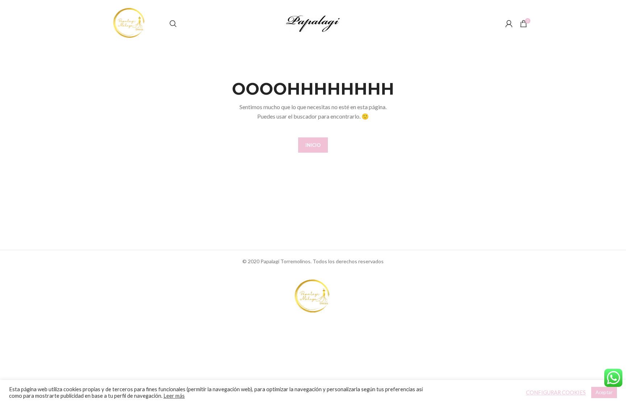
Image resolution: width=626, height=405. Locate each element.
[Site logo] (129, 23)
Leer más (174, 396)
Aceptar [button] (604, 392)
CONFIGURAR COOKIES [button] (556, 392)
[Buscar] (173, 23)
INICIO (313, 145)
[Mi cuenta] (509, 23)
